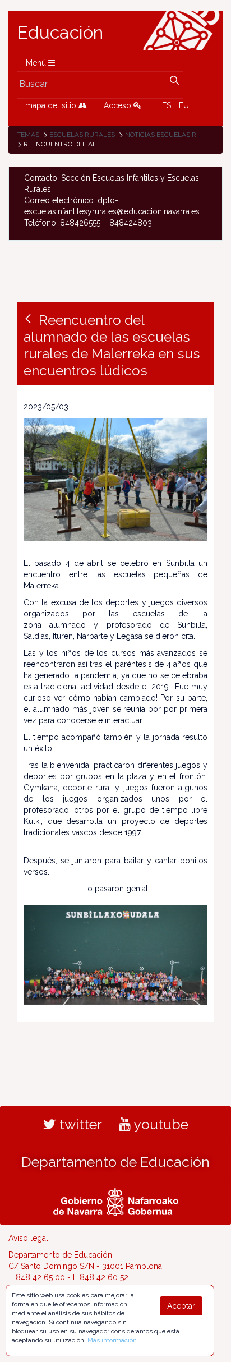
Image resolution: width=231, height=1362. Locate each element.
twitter (79, 1124)
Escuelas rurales (82, 135)
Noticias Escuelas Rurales (173, 135)
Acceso (118, 105)
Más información (112, 1340)
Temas (28, 135)
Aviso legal (28, 1238)
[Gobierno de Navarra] (115, 1200)
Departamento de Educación (115, 1161)
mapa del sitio (51, 105)
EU (184, 105)
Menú (37, 62)
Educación (60, 33)
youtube (159, 1124)
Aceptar (181, 1305)
